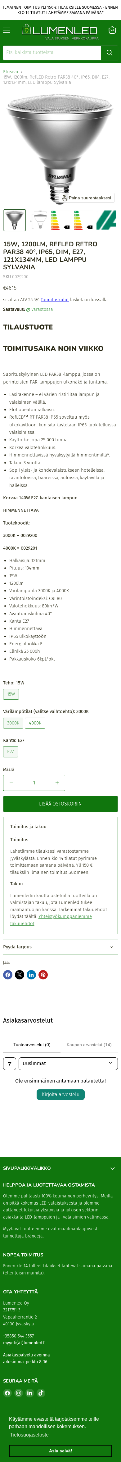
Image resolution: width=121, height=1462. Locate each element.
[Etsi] (109, 53)
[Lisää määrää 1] (57, 783)
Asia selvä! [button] (60, 1450)
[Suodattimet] (9, 1063)
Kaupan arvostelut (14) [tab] (89, 1044)
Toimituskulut (55, 299)
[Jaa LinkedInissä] (31, 974)
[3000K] (14, 730)
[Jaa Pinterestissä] (43, 974)
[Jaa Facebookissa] (7, 974)
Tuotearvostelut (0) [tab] (32, 1044)
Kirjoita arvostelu (60, 1094)
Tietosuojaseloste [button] (29, 1434)
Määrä (8, 769)
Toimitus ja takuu (28, 826)
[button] (14, 220)
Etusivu (10, 72)
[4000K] (36, 730)
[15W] (11, 701)
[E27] (11, 759)
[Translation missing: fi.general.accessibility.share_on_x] (19, 974)
